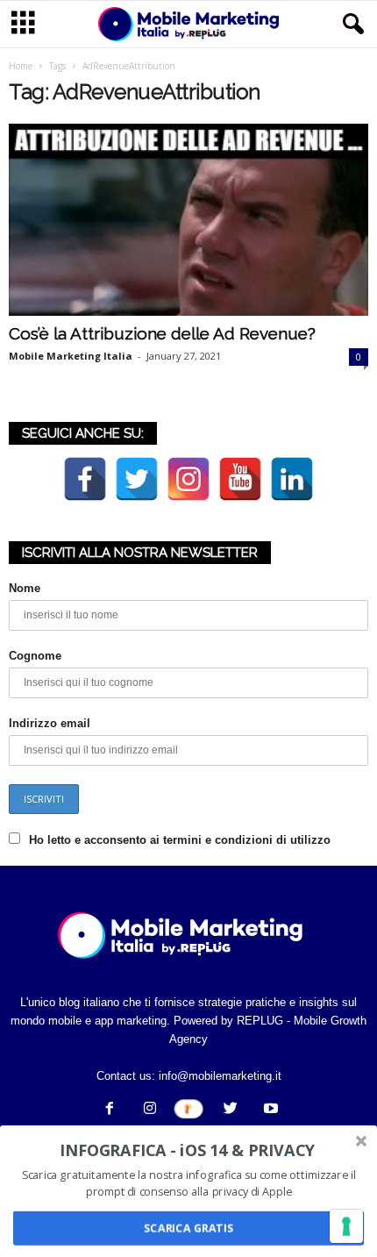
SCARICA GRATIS (188, 1228)
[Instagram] (150, 1110)
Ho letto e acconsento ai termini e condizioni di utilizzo (180, 839)
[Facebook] (109, 1110)
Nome (24, 588)
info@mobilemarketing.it (220, 1075)
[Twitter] (230, 1110)
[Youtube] (269, 1110)
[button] (350, 24)
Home (20, 66)
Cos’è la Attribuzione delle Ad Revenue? (162, 333)
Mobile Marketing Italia (70, 355)
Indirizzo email (49, 723)
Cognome (35, 655)
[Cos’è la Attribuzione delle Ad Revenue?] (188, 220)
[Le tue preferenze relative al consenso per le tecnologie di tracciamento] (346, 1226)
